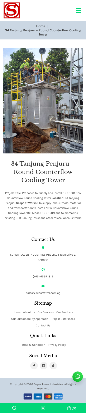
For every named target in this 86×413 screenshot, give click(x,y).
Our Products (64, 312)
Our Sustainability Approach (29, 318)
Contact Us (43, 325)
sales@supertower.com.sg (43, 292)
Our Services (46, 312)
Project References (63, 318)
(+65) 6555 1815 (43, 276)
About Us (29, 312)
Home (16, 312)
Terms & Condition (32, 344)
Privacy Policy (57, 344)
